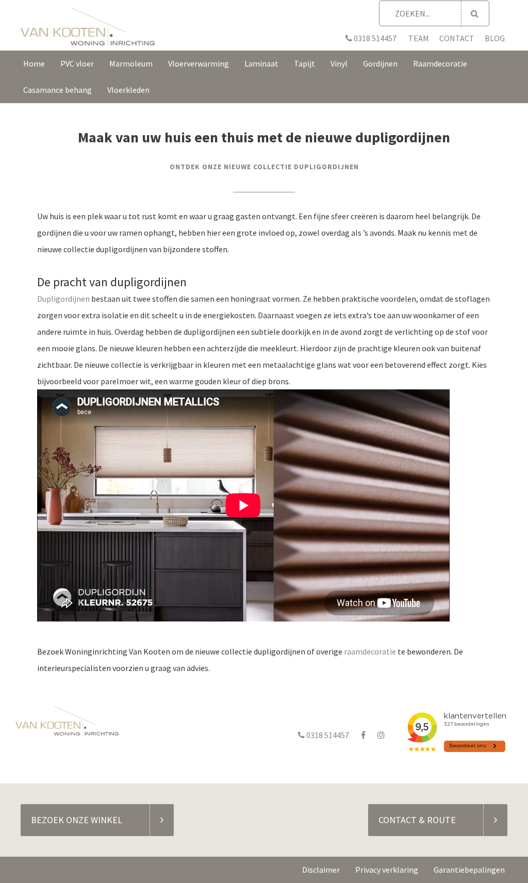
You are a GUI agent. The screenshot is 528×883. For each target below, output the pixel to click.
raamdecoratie (370, 651)
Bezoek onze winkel (76, 820)
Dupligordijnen (63, 298)
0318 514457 (374, 38)
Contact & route (417, 820)
